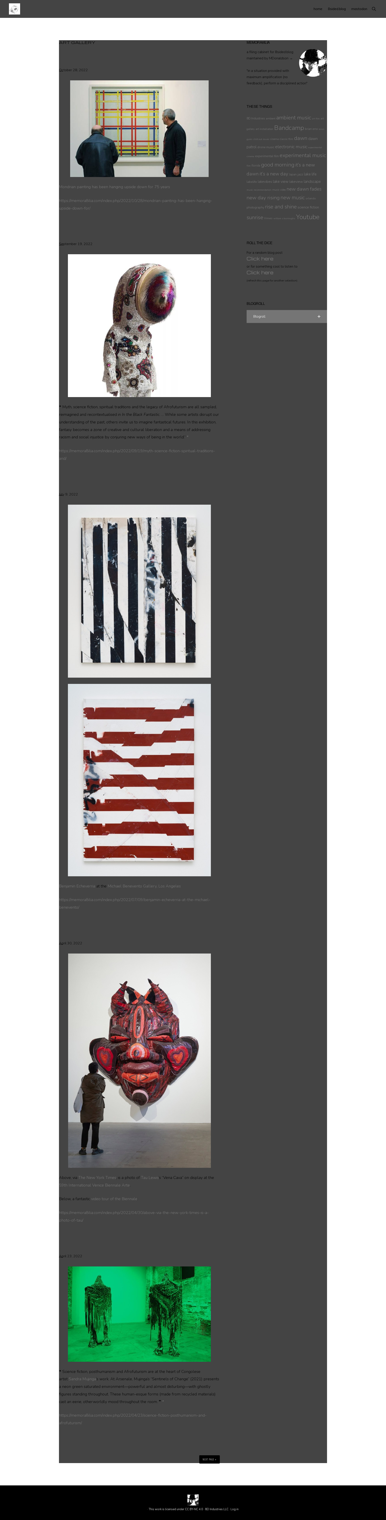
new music (293, 197)
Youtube (307, 216)
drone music (265, 147)
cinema (274, 139)
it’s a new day (274, 174)
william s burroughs (284, 218)
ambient (270, 118)
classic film (286, 139)
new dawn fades (304, 189)
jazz (300, 174)
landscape (312, 181)
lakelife (252, 181)
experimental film (267, 156)
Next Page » (209, 1459)
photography (255, 207)
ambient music (293, 117)
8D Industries (256, 118)
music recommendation (259, 190)
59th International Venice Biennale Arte (94, 1185)
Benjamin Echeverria (77, 886)
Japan (293, 174)
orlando (311, 198)
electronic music (291, 147)
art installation (264, 129)
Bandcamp (289, 128)
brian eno (311, 129)
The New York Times (97, 1177)
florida (256, 165)
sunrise (255, 217)
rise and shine (281, 206)
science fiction (308, 207)
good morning (277, 165)
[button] (374, 9)
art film (316, 118)
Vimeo (268, 218)
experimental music (303, 155)
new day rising (263, 197)
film (249, 165)
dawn (300, 138)
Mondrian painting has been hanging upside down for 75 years (114, 186)
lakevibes (265, 181)
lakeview (296, 181)
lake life (310, 174)
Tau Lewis (150, 1177)
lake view (280, 181)
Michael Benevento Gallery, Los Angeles (144, 886)
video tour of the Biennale (114, 1198)
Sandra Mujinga (82, 1379)
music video (279, 190)
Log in (235, 1509)
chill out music (261, 139)
